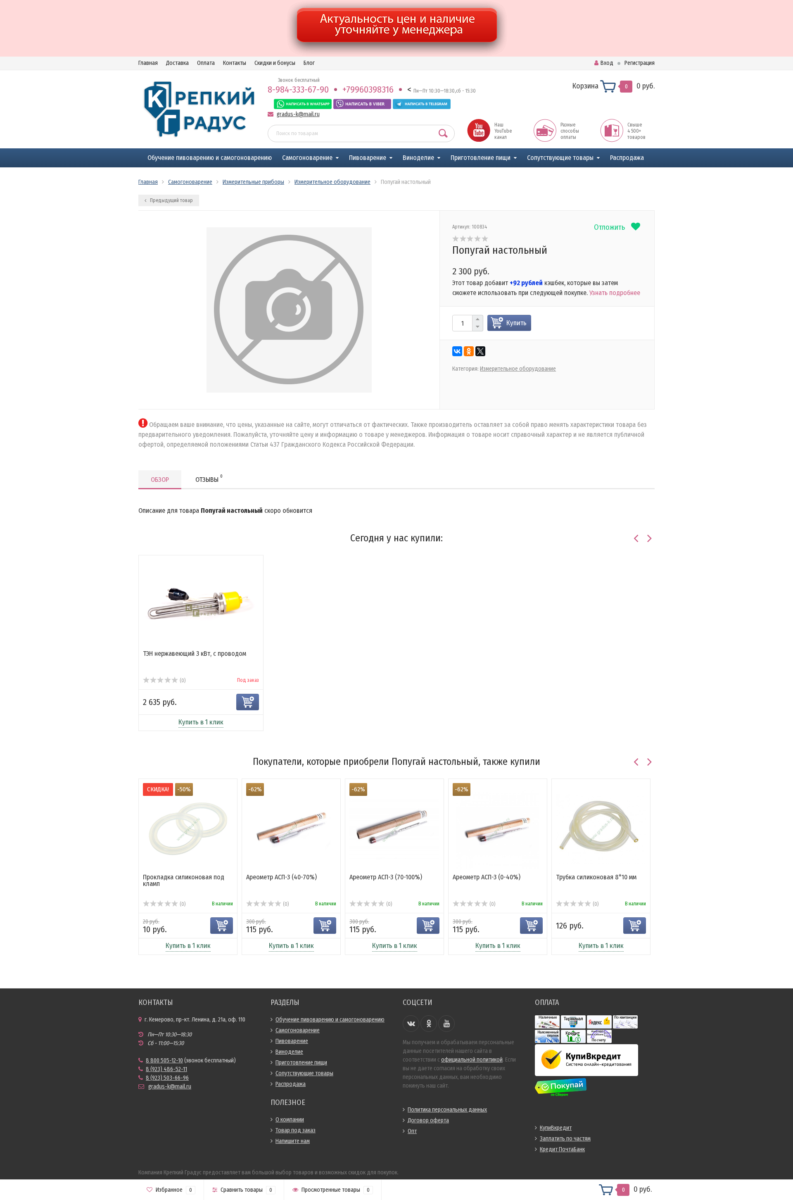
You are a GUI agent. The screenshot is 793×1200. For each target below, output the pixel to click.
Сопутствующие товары (560, 158)
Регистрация (639, 63)
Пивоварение (367, 158)
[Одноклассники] (469, 351)
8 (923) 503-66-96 (167, 1077)
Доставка (177, 63)
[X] (480, 351)
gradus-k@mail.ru (298, 114)
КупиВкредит (556, 1127)
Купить (516, 323)
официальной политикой (472, 1059)
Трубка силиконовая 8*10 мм (596, 877)
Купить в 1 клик (200, 722)
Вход (607, 63)
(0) (181, 680)
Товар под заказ (295, 1130)
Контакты (234, 63)
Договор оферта (428, 1120)
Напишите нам (292, 1141)
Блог (309, 63)
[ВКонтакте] (457, 351)
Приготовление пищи (480, 158)
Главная (148, 63)
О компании (289, 1119)
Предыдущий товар (171, 200)
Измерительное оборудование (518, 368)
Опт (412, 1131)
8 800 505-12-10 (164, 1060)
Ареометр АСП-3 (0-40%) (486, 877)
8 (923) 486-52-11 (166, 1069)
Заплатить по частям (565, 1138)
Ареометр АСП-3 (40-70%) (281, 877)
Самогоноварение (307, 158)
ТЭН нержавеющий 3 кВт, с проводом (194, 653)
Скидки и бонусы (274, 63)
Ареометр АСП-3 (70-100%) (385, 877)
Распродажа (627, 158)
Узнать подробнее (614, 293)
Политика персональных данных (447, 1109)
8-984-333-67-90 (298, 89)
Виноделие (418, 158)
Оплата (206, 63)
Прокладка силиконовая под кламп (183, 880)
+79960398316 (368, 89)
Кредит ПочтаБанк (562, 1149)
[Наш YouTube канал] (478, 130)
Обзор (160, 479)
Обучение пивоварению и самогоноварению (209, 158)
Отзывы (209, 478)
